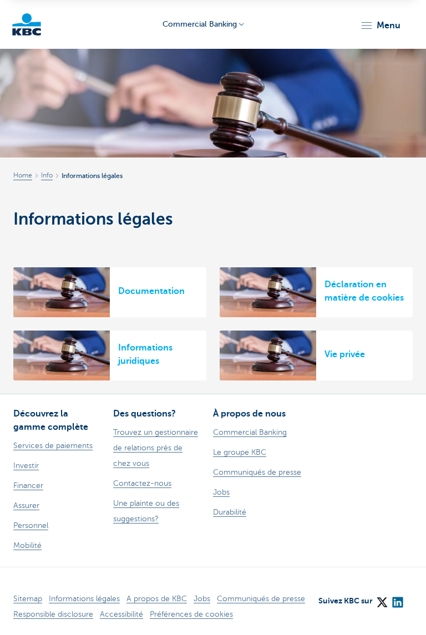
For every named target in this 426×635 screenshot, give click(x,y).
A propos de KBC (156, 599)
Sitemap (27, 599)
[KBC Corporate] (26, 24)
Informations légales (84, 599)
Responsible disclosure (53, 614)
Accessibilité (121, 614)
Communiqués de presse (261, 599)
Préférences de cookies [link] (191, 614)
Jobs (202, 599)
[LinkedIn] (397, 599)
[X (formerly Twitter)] (381, 599)
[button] (380, 25)
